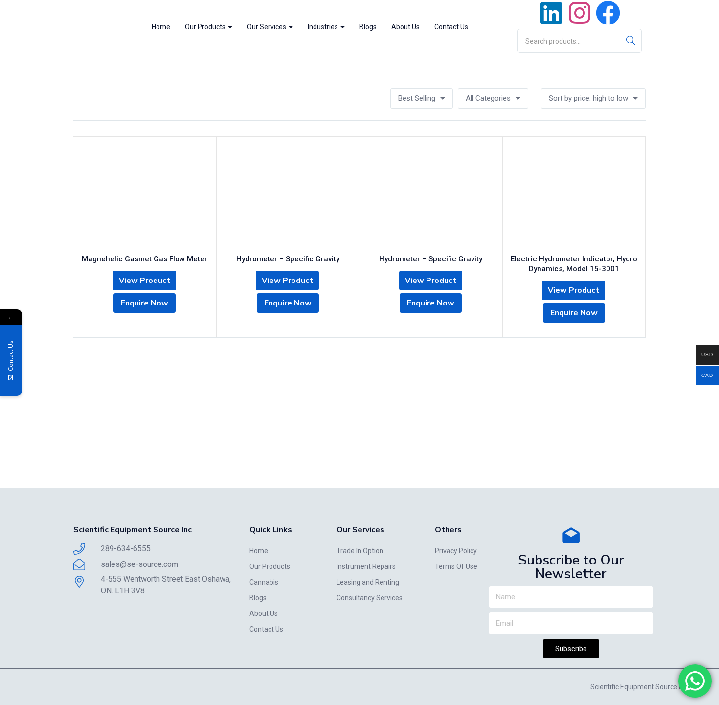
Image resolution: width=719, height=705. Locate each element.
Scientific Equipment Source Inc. (639, 687)
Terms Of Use (456, 566)
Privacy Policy (456, 551)
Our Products (206, 27)
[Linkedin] (551, 12)
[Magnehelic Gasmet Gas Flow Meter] (144, 196)
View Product (144, 280)
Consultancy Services (370, 598)
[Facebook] (608, 12)
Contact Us (451, 27)
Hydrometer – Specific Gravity (287, 259)
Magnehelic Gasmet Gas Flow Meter (144, 259)
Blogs (368, 27)
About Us (405, 27)
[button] (421, 98)
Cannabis (263, 582)
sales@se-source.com (139, 564)
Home (161, 27)
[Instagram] (579, 12)
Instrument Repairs (366, 566)
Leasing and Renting (368, 582)
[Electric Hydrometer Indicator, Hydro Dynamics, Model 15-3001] (574, 196)
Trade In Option (360, 551)
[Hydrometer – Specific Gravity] (288, 196)
